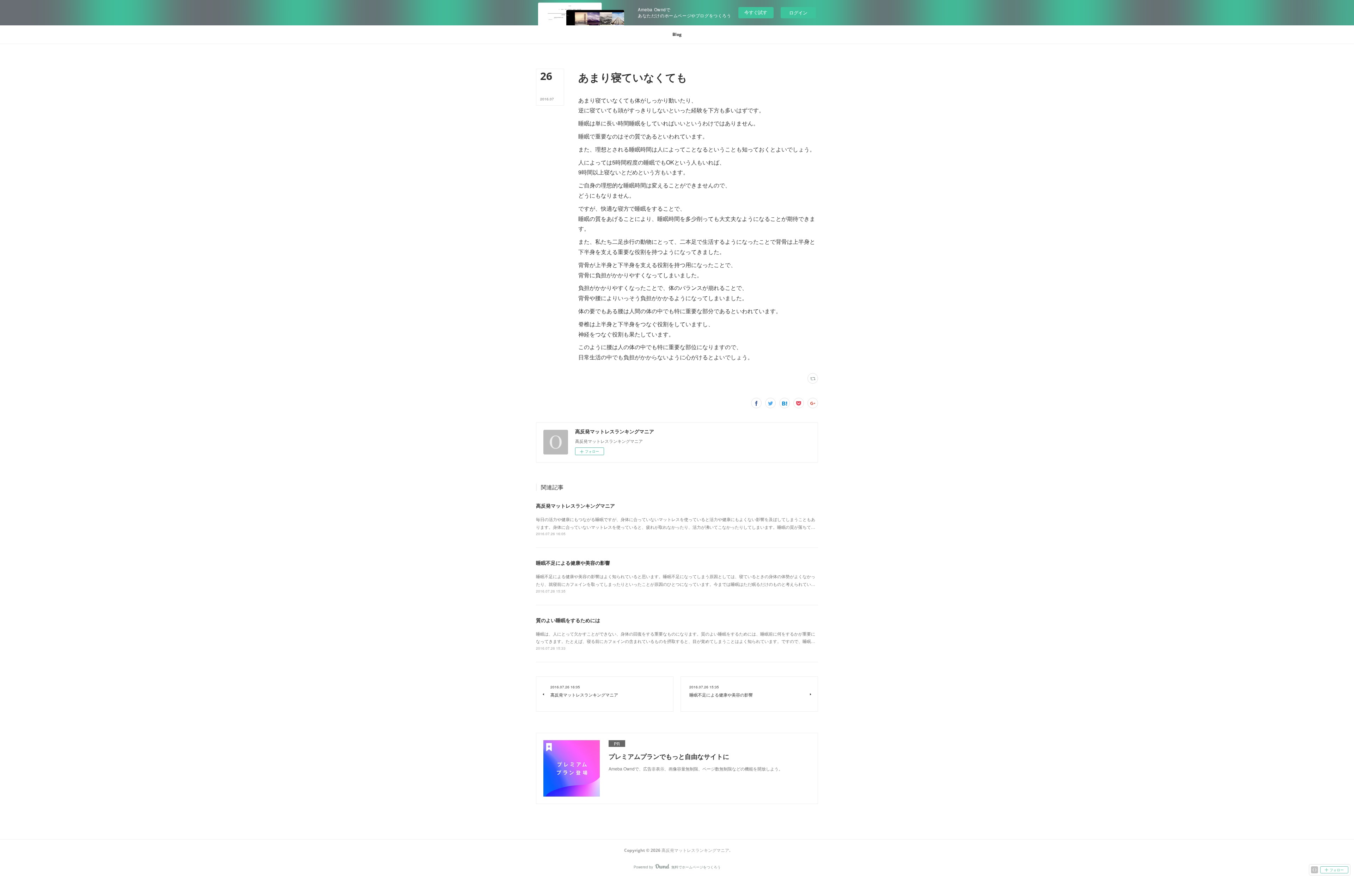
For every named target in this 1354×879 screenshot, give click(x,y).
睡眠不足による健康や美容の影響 (573, 562)
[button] (677, 34)
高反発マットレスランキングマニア (575, 505)
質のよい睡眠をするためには (568, 620)
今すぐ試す (755, 12)
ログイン (798, 12)
